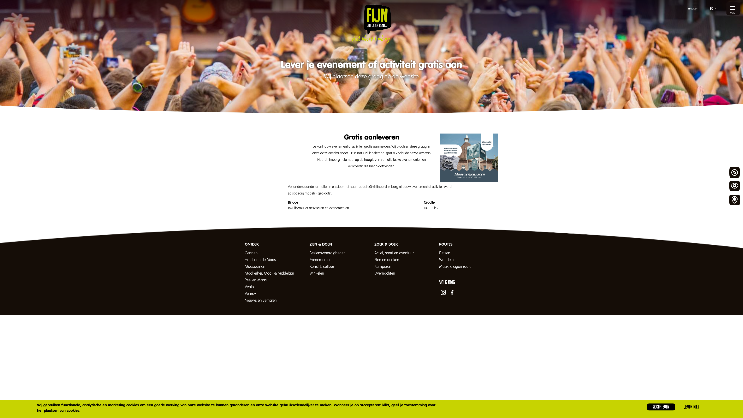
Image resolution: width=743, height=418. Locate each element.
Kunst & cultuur (322, 267)
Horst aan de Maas (260, 260)
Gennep (251, 253)
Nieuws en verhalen (261, 300)
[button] (713, 8)
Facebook (452, 292)
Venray (250, 294)
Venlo (249, 287)
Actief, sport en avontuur (394, 253)
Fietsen (444, 253)
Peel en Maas (256, 280)
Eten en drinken (386, 260)
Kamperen (382, 267)
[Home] (371, 23)
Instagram (443, 292)
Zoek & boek (734, 200)
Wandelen (447, 260)
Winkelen (317, 273)
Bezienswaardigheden (328, 253)
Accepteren (661, 407)
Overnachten (384, 273)
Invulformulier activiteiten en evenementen (318, 208)
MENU (732, 13)
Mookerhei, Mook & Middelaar (269, 273)
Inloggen (693, 8)
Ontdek (734, 172)
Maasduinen (255, 267)
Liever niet (691, 407)
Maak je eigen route (455, 267)
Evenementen (320, 260)
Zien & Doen (734, 186)
